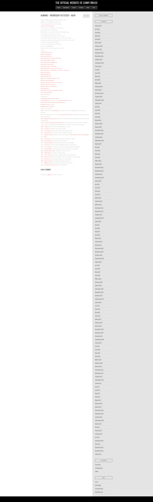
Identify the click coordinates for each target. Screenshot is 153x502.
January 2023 (98, 164)
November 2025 (99, 56)
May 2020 (97, 272)
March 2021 (98, 238)
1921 (42, 130)
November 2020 (99, 251)
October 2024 (98, 96)
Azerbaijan (55, 98)
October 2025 (98, 59)
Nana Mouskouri (48, 141)
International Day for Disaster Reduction (51, 58)
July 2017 (97, 386)
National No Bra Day (46, 76)
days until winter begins (48, 26)
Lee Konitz (47, 139)
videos (96, 471)
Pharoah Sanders (48, 143)
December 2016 (99, 410)
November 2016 (99, 413)
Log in (96, 481)
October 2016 (98, 417)
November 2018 (99, 332)
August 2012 (98, 454)
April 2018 (97, 356)
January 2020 (98, 285)
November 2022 (99, 170)
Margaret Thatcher (49, 134)
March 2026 (98, 42)
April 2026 (97, 39)
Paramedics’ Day (45, 104)
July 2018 (97, 346)
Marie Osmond (48, 157)
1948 (42, 151)
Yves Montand (48, 130)
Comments (99, 488)
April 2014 (97, 444)
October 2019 (98, 295)
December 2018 (99, 329)
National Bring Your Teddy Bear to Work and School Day (55, 70)
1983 (42, 122)
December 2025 (99, 52)
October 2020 (98, 255)
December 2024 (99, 93)
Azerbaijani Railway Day (46, 98)
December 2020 (99, 248)
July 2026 (97, 29)
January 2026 (98, 49)
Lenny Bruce (47, 132)
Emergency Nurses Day (46, 52)
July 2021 (97, 224)
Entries (98, 485)
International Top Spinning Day (48, 66)
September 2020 (99, 258)
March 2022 (98, 197)
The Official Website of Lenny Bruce (76, 2)
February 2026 (98, 46)
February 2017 (98, 403)
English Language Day (46, 54)
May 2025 (97, 76)
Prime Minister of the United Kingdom (79, 134)
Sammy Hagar (48, 149)
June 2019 (97, 309)
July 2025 (97, 69)
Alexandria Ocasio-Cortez (50, 165)
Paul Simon (47, 145)
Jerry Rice (46, 159)
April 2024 (97, 117)
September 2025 (99, 63)
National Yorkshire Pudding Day (49, 86)
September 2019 (99, 299)
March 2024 (98, 120)
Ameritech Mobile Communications (53, 122)
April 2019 (97, 316)
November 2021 (99, 211)
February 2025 (98, 86)
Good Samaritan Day (46, 56)
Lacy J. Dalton (47, 147)
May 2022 (97, 191)
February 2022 (98, 201)
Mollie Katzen (47, 153)
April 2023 (97, 157)
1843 (42, 110)
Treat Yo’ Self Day (45, 94)
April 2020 (97, 275)
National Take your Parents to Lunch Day (51, 82)
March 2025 (98, 83)
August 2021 (98, 221)
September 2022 (99, 177)
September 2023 (99, 140)
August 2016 (98, 423)
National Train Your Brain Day (48, 84)
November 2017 (99, 373)
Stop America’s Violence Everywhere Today (51, 90)
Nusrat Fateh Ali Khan (49, 151)
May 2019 (97, 312)
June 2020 (97, 268)
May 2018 (97, 353)
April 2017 (97, 396)
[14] (46, 137)
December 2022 (99, 167)
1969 (42, 161)
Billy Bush (46, 163)
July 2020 (97, 265)
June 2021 (97, 228)
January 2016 (98, 430)
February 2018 (98, 363)
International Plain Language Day (49, 62)
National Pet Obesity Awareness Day (50, 78)
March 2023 (98, 160)
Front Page (98, 464)
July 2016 (97, 427)
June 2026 (97, 32)
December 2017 (99, 369)
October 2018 (98, 336)
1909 (42, 126)
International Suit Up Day (47, 64)
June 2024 (97, 110)
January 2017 (98, 407)
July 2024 (97, 106)
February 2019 (98, 322)
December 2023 (99, 130)
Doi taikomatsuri (45, 100)
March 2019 (98, 319)
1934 (42, 141)
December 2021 (99, 208)
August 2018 (98, 342)
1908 (42, 118)
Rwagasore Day (44, 106)
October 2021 (98, 214)
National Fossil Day (45, 72)
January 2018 (98, 366)
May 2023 (97, 154)
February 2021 (98, 241)
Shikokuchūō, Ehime (64, 100)
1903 (42, 114)
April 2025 (97, 79)
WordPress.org (99, 492)
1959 (42, 157)
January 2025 (98, 90)
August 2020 (98, 262)
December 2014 (99, 440)
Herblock (46, 126)
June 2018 (97, 349)
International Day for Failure (48, 60)
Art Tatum (46, 128)
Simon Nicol (47, 155)
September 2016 (99, 420)
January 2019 (98, 326)
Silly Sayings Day (45, 88)
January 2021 (98, 245)
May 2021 (97, 231)
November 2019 (99, 292)
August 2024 (98, 103)
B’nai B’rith (55, 110)
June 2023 (97, 150)
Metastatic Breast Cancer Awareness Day (51, 68)
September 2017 (99, 380)
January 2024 (98, 127)
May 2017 (97, 393)
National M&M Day (45, 74)
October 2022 (98, 174)
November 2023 (99, 133)
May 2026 (97, 36)
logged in (49, 174)
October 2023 (98, 137)
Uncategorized (99, 468)
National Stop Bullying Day (47, 80)
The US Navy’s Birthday (46, 92)
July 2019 (97, 305)
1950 (42, 153)
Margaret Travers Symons (50, 118)
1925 (42, 132)
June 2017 (97, 390)
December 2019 (99, 288)
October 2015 (98, 434)
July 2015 (97, 437)
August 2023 (98, 143)
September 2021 (99, 218)
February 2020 (98, 282)
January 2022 (98, 204)
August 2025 (98, 66)
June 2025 (97, 73)
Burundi (52, 106)
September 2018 (99, 339)
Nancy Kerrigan (48, 161)
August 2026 (98, 25)
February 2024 (98, 123)
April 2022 (97, 194)
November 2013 (99, 450)
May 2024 (97, 113)
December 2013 (99, 447)
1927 (42, 139)
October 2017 (98, 376)
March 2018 (98, 359)
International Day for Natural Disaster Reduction (53, 102)
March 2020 (98, 278)
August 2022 (98, 181)
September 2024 (99, 100)
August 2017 (98, 383)
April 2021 (97, 235)
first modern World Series (65, 114)
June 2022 (97, 187)
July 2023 (97, 147)
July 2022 (97, 184)
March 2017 (98, 400)
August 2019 (98, 302)
